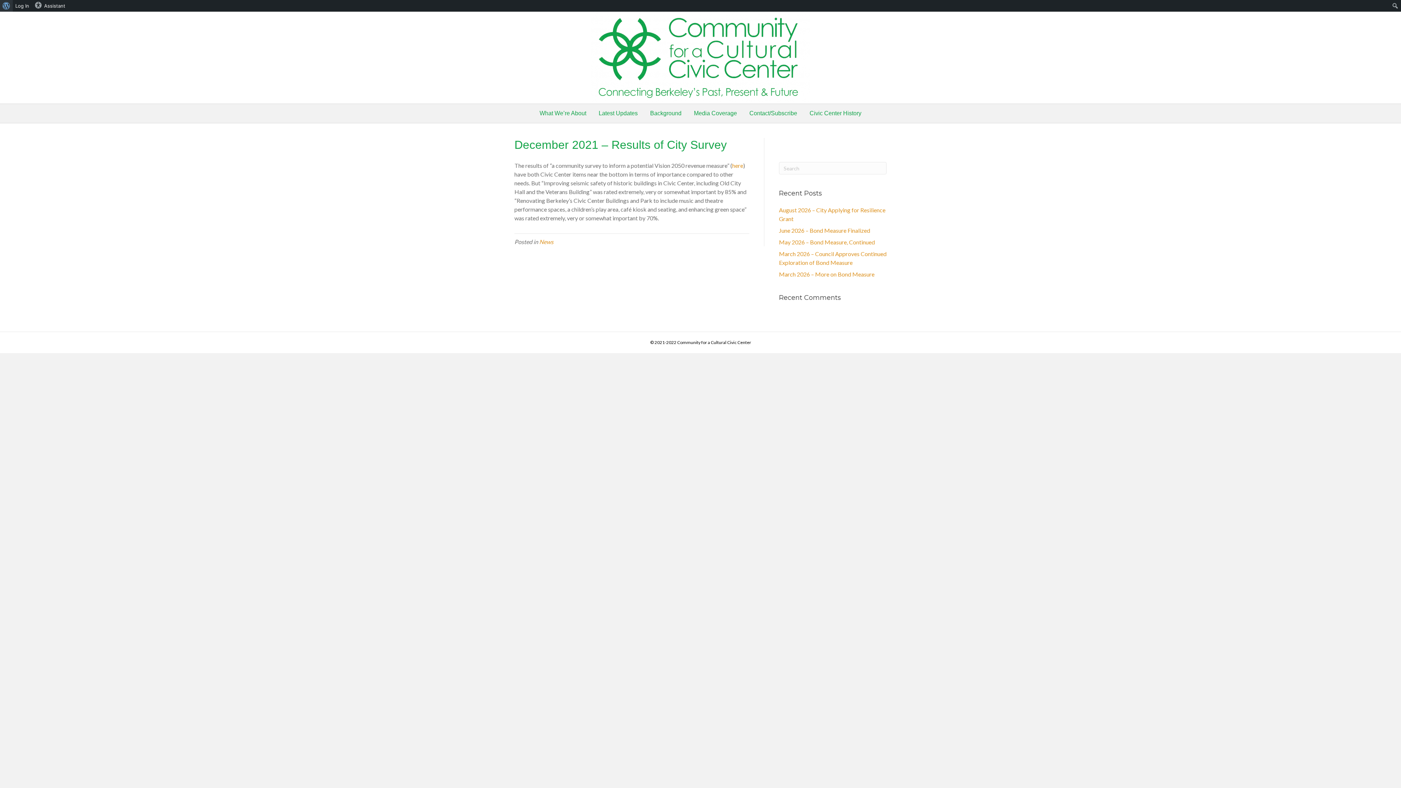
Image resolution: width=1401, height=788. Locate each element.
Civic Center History (835, 113)
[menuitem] (6, 6)
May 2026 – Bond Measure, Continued (827, 242)
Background (666, 113)
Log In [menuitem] (22, 6)
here (737, 165)
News (546, 241)
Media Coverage (715, 113)
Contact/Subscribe (773, 113)
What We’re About (563, 113)
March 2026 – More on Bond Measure (827, 274)
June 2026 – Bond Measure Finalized (824, 230)
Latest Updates (618, 113)
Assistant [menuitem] (54, 6)
